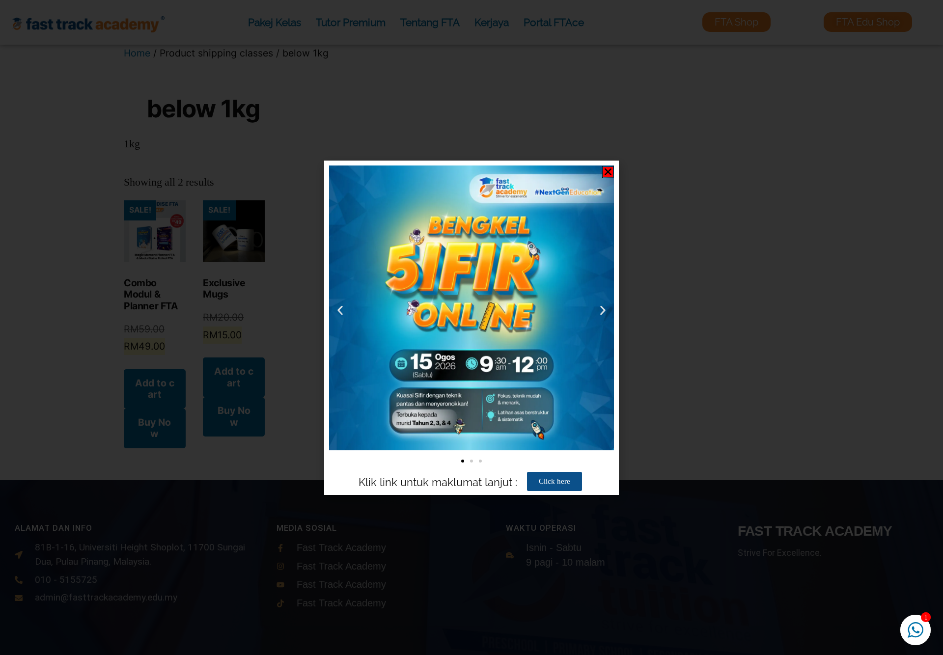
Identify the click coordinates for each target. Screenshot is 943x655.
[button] (608, 172)
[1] (915, 634)
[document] (471, 327)
